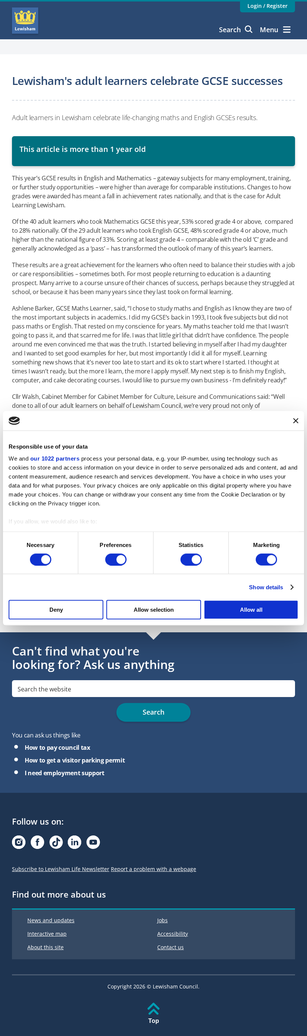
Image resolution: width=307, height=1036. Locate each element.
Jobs (162, 920)
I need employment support (64, 773)
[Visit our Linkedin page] (74, 844)
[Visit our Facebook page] (37, 844)
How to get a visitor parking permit (75, 760)
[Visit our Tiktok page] (56, 844)
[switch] (116, 559)
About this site (45, 947)
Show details (266, 587)
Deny (56, 609)
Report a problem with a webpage (153, 868)
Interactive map (47, 933)
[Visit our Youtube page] (93, 844)
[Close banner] (295, 420)
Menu (269, 29)
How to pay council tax (57, 747)
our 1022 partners (55, 458)
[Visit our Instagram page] (18, 844)
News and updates (51, 920)
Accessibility (172, 933)
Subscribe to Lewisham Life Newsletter (60, 868)
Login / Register (267, 5)
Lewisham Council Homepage (25, 20)
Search (230, 29)
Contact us (170, 947)
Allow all (251, 609)
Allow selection (154, 609)
